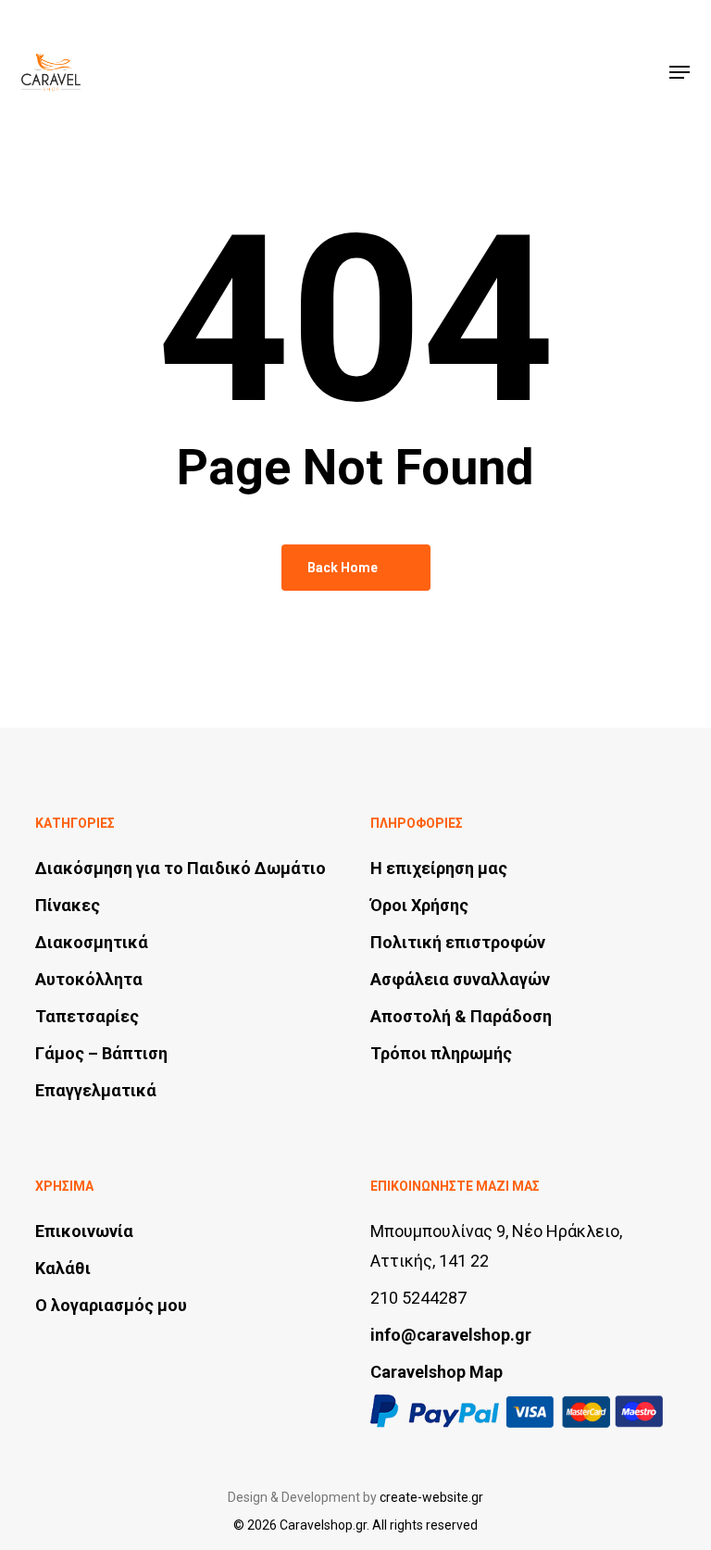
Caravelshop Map (436, 1371)
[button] (679, 72)
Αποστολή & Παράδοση (461, 1016)
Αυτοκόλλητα (89, 979)
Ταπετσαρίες (87, 1016)
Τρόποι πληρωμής (441, 1053)
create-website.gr (431, 1497)
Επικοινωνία (84, 1231)
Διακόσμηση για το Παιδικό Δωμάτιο (180, 868)
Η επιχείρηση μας (438, 868)
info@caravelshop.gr (450, 1334)
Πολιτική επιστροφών (457, 942)
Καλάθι (63, 1268)
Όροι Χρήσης (419, 905)
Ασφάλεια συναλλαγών (460, 979)
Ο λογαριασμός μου (111, 1305)
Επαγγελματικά (95, 1090)
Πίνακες (67, 905)
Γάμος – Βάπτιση (101, 1053)
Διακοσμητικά (91, 942)
